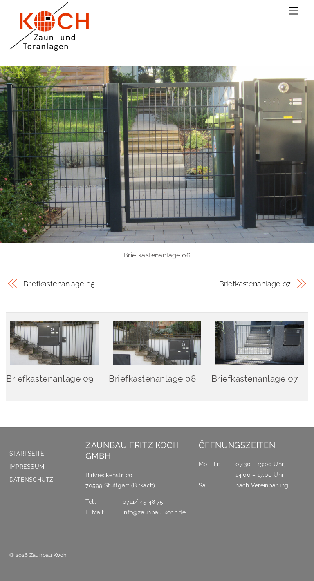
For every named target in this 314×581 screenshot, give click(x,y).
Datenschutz (31, 479)
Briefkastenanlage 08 (152, 378)
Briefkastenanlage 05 (59, 283)
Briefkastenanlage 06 (157, 255)
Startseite (26, 453)
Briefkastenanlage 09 (49, 378)
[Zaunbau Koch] (52, 52)
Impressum (26, 466)
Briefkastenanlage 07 (255, 283)
